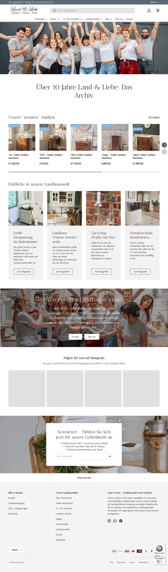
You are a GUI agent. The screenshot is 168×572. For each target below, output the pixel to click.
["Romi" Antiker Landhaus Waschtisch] (84, 137)
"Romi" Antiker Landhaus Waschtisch (81, 156)
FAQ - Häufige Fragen (18, 508)
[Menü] (163, 545)
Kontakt (129, 19)
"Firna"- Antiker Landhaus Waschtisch (51, 156)
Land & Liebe (18, 562)
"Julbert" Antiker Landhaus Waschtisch (144, 156)
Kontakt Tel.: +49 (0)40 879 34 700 (39, 2)
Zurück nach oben (84, 478)
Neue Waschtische (64, 498)
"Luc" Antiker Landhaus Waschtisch (18, 156)
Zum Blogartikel (23, 271)
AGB (111, 562)
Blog (107, 19)
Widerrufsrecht (143, 562)
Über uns (119, 19)
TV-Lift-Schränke (71, 19)
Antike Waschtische (64, 503)
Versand (132, 562)
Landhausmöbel (92, 19)
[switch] (159, 561)
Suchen (59, 534)
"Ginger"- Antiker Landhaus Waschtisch (114, 156)
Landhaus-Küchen (64, 513)
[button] (158, 10)
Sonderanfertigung (16, 503)
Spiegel (59, 519)
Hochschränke (62, 524)
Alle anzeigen (154, 117)
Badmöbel (39, 19)
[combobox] (92, 10)
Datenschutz (121, 562)
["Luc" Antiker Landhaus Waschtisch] (21, 137)
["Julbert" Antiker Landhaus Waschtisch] (146, 137)
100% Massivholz (15, 2)
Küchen (53, 19)
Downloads (13, 513)
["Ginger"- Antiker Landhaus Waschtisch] (115, 137)
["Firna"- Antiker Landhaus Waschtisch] (53, 137)
